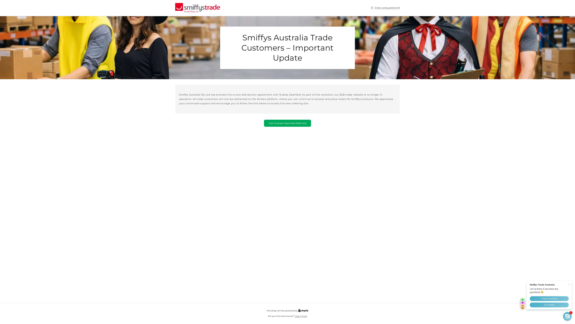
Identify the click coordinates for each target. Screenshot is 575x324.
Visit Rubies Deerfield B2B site (287, 123)
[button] (385, 8)
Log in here (301, 316)
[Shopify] (303, 310)
